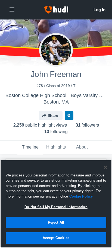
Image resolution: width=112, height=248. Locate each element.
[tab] (30, 147)
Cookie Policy (81, 196)
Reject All (56, 222)
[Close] (105, 167)
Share (53, 115)
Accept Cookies (56, 238)
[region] (56, 204)
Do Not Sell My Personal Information (56, 207)
